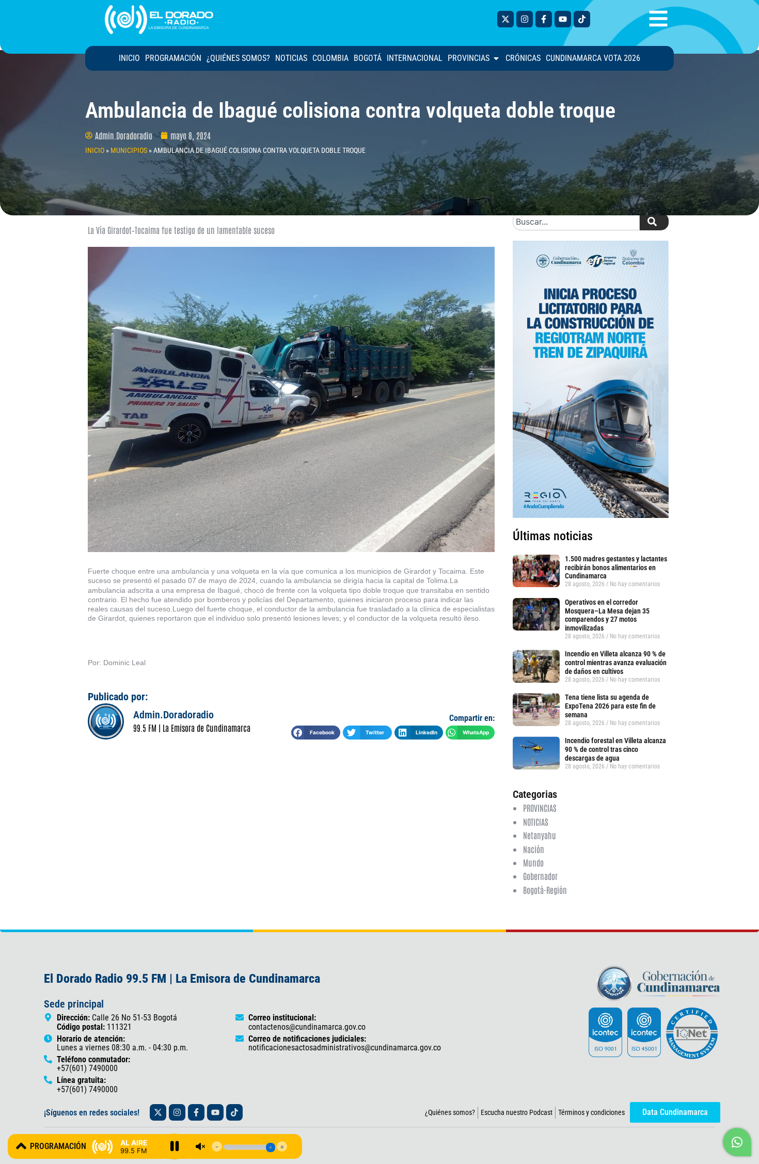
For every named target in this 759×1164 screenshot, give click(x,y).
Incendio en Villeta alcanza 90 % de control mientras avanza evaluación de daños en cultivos (616, 662)
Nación (533, 849)
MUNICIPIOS (128, 150)
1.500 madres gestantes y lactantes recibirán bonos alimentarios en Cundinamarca (616, 567)
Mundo (533, 862)
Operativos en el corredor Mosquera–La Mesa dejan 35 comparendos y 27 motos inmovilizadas (607, 615)
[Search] (654, 221)
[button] (315, 733)
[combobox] (576, 221)
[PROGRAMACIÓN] (21, 1146)
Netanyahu (539, 835)
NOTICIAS (535, 821)
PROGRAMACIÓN (58, 1146)
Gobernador (540, 876)
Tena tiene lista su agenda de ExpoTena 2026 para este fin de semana (610, 706)
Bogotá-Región (545, 890)
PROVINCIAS (539, 808)
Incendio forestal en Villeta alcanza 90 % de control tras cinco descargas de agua (615, 749)
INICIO (94, 150)
